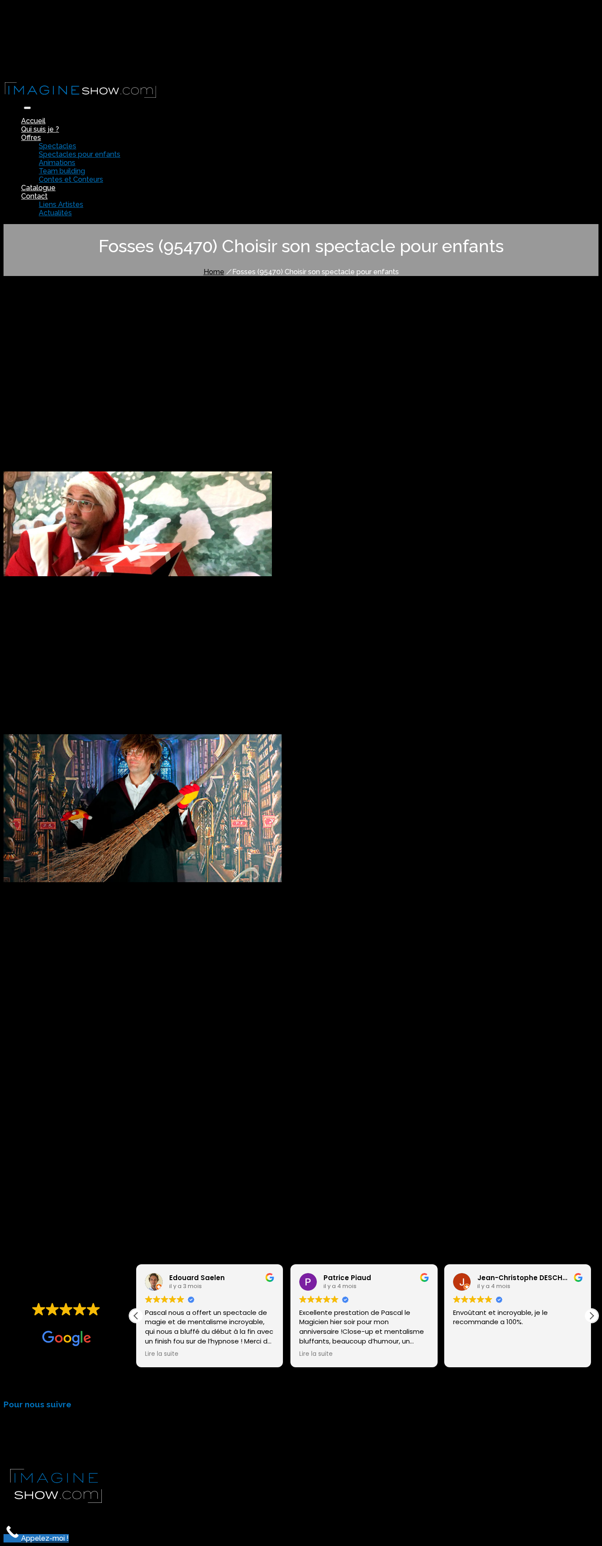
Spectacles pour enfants (79, 154)
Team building (62, 171)
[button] (591, 1315)
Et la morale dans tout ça (65, 388)
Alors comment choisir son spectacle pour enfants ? (107, 396)
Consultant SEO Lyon (135, 1512)
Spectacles (57, 146)
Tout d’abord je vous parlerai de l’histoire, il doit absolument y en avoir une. (140, 357)
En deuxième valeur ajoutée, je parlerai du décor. (101, 364)
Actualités (55, 213)
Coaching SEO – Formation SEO (315, 1512)
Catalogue (38, 188)
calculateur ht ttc (401, 1512)
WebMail (36, 68)
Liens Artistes (61, 204)
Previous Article (34, 1183)
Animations (57, 162)
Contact (34, 196)
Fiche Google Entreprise (216, 1512)
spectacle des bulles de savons (81, 599)
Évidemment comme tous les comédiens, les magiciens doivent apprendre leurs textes (162, 380)
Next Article (88, 1183)
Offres (31, 137)
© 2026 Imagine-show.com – (52, 1512)
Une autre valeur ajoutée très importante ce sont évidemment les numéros (143, 372)
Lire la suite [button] (161, 1354)
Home (214, 272)
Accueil (33, 121)
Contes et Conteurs (71, 179)
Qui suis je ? (40, 129)
